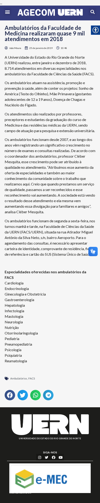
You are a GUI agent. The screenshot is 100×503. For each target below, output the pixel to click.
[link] (50, 13)
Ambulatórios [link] (18, 378)
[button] (7, 12)
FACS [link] (31, 378)
